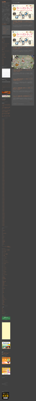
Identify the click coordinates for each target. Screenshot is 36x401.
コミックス (4, 259)
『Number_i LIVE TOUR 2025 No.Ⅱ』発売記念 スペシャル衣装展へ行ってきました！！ (6, 108)
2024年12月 (3, 147)
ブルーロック (4, 270)
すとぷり (3, 244)
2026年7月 (3, 121)
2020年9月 (3, 217)
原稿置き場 (4, 277)
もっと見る (31, 28)
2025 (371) (3, 60)
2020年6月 (3, 221)
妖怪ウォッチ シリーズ (5, 285)
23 (9, 86)
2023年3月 (3, 176)
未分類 (3, 292)
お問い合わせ (4, 33)
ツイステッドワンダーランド (5, 262)
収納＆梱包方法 (4, 278)
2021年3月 (3, 209)
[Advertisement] (6, 330)
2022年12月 (3, 180)
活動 (3, 296)
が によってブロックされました (6, 318)
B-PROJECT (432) (3, 54)
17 (2, 86)
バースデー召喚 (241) (4, 57)
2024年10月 (3, 150)
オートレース (4, 252)
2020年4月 (3, 224)
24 (2, 87)
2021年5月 (3, 206)
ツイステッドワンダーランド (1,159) (5, 43)
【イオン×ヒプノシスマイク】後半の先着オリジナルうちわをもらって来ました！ (6, 114)
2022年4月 (3, 191)
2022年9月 (3, 184)
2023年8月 (3, 169)
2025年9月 (3, 135)
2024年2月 (3, 161)
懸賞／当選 (4, 288)
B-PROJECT (4, 230)
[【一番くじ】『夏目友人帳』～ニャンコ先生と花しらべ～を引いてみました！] (23, 62)
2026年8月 (3, 120)
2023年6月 (3, 172)
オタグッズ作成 (4, 251)
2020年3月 (3, 225)
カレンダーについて (5, 30)
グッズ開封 (4, 255)
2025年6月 (3, 139)
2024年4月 (3, 158)
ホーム (3, 26)
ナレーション (4, 266)
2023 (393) (3, 63)
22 (8, 86)
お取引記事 (4, 241)
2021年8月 (3, 202)
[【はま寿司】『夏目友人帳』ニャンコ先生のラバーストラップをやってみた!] (23, 38)
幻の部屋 (4, 1)
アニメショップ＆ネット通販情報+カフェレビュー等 (6, 246)
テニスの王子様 (4, 263)
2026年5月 (3, 124)
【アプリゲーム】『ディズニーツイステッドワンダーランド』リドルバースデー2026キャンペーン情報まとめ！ (6, 111)
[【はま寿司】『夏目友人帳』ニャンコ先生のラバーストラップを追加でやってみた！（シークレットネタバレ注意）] (23, 12)
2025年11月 (3, 132)
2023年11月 (3, 165)
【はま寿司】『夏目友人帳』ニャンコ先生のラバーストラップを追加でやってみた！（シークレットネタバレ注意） (22, 22)
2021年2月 (3, 210)
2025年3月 (3, 143)
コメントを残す (18, 80)
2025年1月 (3, 146)
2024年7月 (3, 154)
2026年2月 (3, 128)
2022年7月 (3, 187)
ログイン (3, 309)
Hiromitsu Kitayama (4, 233)
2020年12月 (3, 213)
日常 (3, 289)
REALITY (3, 237)
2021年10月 (3, 199)
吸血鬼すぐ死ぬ (4, 281)
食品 (3, 303)
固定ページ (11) (3, 41)
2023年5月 (3, 173)
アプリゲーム (4, 248)
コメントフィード (4, 312)
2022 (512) (3, 64)
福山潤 (3, 300)
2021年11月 (3, 198)
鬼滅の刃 (3, 304)
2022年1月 (3, 195)
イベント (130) (3, 40)
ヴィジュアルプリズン (5, 274)
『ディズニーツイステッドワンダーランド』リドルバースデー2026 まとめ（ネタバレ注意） (6, 105)
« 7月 (2, 89)
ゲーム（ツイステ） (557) (4, 46)
